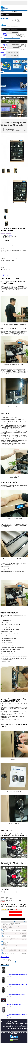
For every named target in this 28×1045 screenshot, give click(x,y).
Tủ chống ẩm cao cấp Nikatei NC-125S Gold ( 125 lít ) (17, 994)
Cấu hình (5, 35)
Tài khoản (5, 34)
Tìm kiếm (15, 11)
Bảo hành (2, 248)
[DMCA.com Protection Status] (14, 1040)
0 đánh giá (3, 233)
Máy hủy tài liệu (14, 29)
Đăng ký (5, 44)
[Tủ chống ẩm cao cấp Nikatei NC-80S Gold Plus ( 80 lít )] (3, 173)
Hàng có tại (3, 258)
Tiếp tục (2, 901)
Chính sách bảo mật (15, 1031)
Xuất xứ (2, 267)
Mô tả (4, 274)
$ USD (4, 54)
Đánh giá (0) (5, 275)
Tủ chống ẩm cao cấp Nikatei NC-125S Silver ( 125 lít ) (17, 984)
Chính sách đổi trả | (16, 1032)
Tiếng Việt (6, 49)
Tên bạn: (2, 891)
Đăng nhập (5, 45)
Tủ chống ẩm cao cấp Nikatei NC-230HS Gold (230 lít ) (17, 974)
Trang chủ (5, 128)
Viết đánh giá (8, 233)
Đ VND (5, 55)
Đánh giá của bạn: (4, 897)
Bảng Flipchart (15, 32)
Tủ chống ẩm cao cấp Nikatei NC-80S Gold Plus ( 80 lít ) (15, 130)
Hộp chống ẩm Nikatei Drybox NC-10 (14, 1004)
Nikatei (10, 235)
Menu (4, 33)
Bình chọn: (3, 900)
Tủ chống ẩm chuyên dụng (12, 26)
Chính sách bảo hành (5, 1031)
